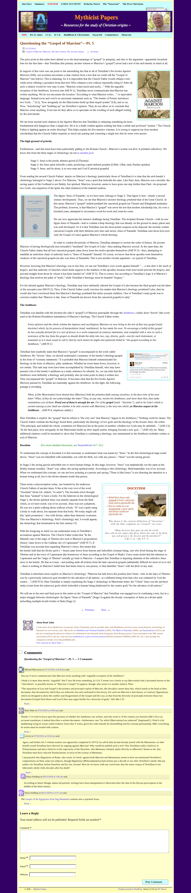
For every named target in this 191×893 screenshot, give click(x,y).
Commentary (112, 34)
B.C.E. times (36, 34)
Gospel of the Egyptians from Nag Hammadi (47, 799)
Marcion (46, 52)
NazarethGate (85, 445)
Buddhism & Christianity (77, 34)
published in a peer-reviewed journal (89, 636)
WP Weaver (162, 889)
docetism (94, 52)
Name (24, 858)
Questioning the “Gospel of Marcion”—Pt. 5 (57, 43)
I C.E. (48, 34)
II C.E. (57, 34)
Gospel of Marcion (34, 52)
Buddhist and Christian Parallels (91, 630)
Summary (40, 4)
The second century (75, 52)
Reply (27, 704)
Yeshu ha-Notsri (91, 4)
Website (24, 874)
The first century (59, 52)
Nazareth (97, 34)
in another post (85, 152)
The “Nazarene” (111, 4)
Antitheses (128, 312)
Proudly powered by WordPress (130, 889)
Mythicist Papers (39, 889)
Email (24, 866)
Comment (25, 828)
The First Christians (132, 4)
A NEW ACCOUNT (71, 4)
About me (126, 34)
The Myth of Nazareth (122, 630)
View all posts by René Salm (50, 643)
